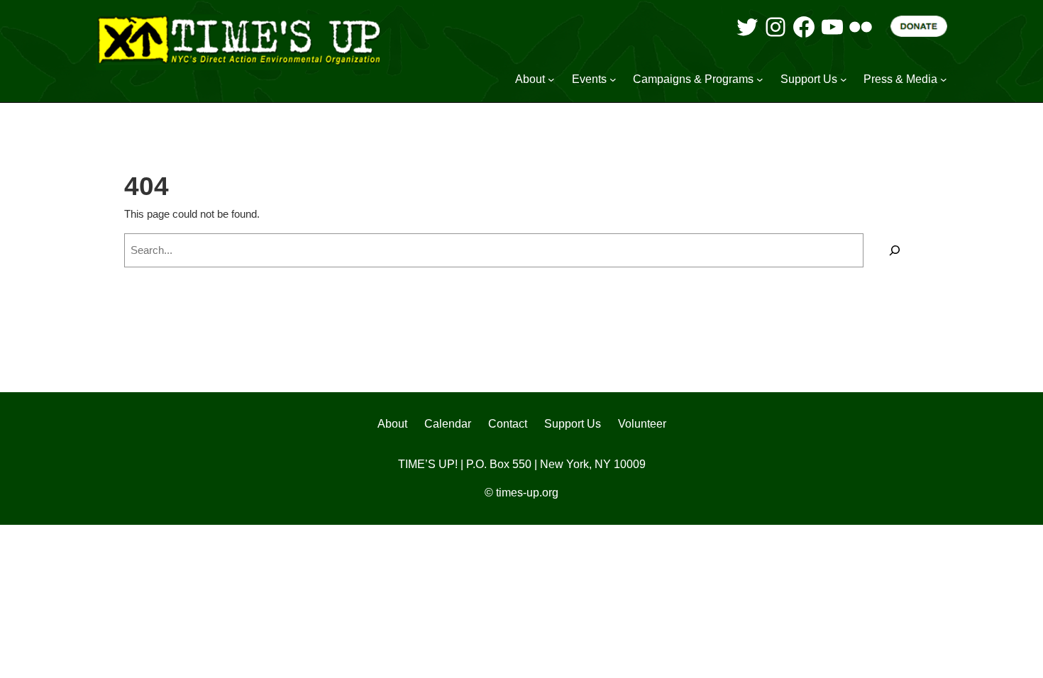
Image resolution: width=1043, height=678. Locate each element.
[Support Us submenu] (843, 79)
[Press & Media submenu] (943, 79)
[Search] (895, 250)
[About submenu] (551, 79)
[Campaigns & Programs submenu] (759, 79)
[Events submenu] (613, 79)
